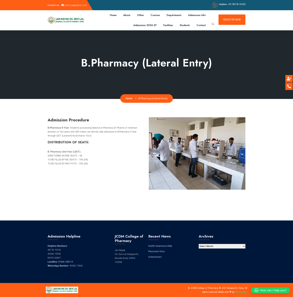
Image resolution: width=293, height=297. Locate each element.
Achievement (155, 257)
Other (140, 15)
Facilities (168, 25)
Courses (155, 15)
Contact (201, 25)
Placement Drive (156, 251)
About (126, 15)
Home (113, 15)
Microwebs (241, 292)
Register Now (232, 19)
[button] (270, 290)
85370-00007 (54, 257)
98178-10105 (54, 250)
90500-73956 (54, 253)
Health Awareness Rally (160, 246)
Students (185, 25)
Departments (174, 15)
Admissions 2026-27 (145, 25)
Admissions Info (197, 15)
